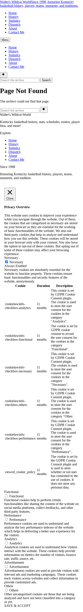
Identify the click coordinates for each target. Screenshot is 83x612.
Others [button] (8, 586)
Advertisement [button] (14, 562)
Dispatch (14, 24)
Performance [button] (12, 515)
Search (46, 80)
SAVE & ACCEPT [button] (17, 606)
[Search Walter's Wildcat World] (3, 75)
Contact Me (16, 32)
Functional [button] (11, 492)
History (14, 17)
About (13, 28)
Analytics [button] (10, 539)
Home (13, 13)
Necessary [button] (11, 258)
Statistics (14, 20)
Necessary (16, 262)
